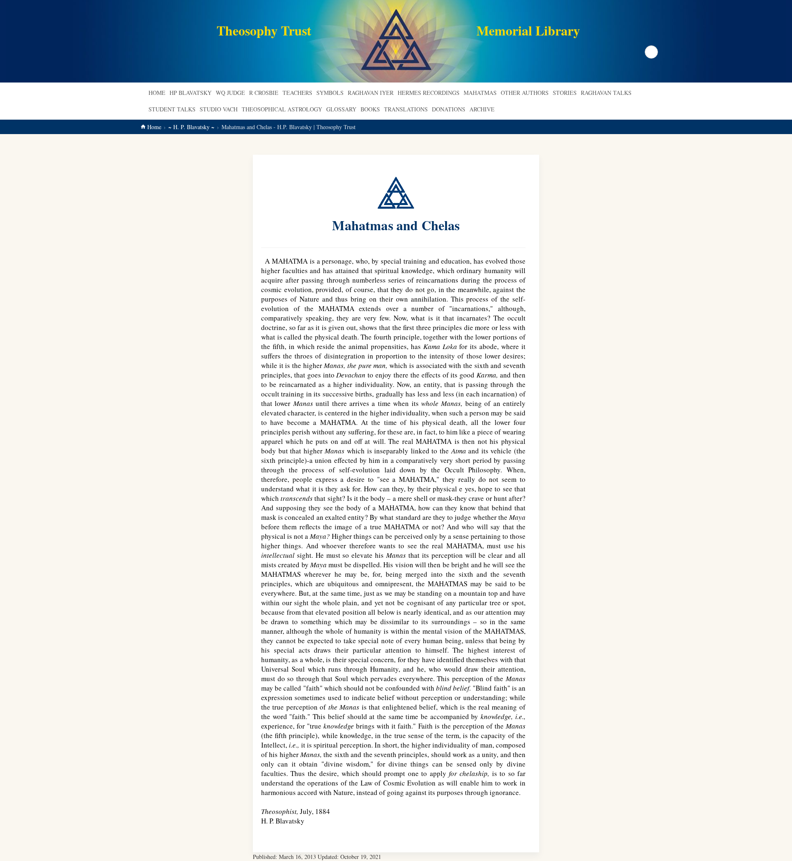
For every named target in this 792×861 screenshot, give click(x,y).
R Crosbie (263, 93)
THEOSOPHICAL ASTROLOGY (282, 109)
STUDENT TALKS (172, 109)
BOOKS (370, 109)
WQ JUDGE (230, 93)
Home (156, 93)
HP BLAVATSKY (191, 93)
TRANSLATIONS (406, 109)
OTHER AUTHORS (525, 93)
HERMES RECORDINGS (429, 93)
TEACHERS (297, 93)
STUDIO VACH (219, 109)
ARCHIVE (482, 109)
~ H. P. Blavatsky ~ (191, 127)
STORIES (565, 93)
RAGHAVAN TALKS (606, 93)
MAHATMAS (480, 93)
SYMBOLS (330, 93)
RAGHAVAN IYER (371, 93)
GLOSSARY (341, 109)
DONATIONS (448, 109)
